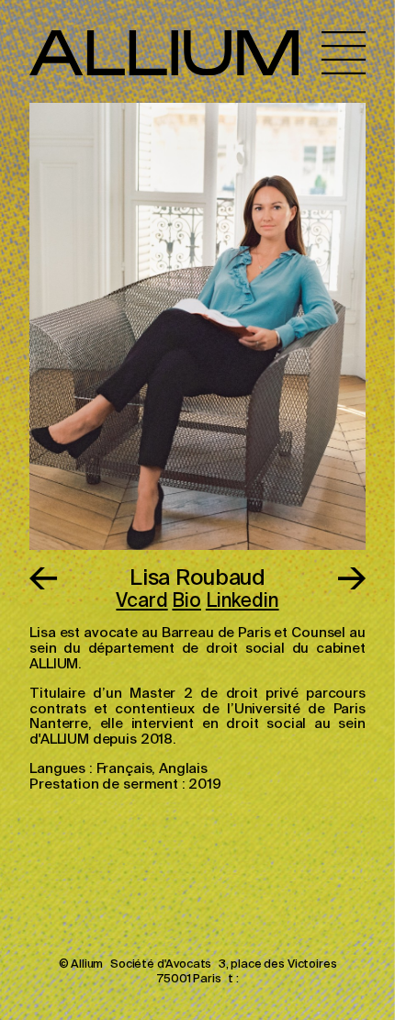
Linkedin (242, 601)
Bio (186, 601)
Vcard (141, 601)
